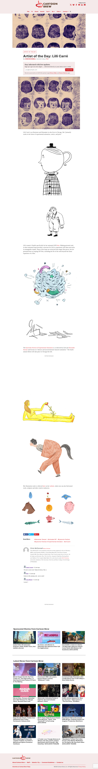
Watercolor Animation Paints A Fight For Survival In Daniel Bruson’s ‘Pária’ (48, 699)
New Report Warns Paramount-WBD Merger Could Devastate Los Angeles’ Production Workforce (73, 719)
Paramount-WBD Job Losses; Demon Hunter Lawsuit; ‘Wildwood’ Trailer (47, 678)
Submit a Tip (36, 762)
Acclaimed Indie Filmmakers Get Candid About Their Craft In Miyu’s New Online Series (73, 678)
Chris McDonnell (30, 59)
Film (28, 11)
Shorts (36, 11)
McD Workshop (65, 558)
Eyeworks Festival (64, 539)
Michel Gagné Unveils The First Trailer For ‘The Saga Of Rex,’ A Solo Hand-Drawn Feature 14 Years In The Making (24, 679)
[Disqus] (49, 583)
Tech (47, 11)
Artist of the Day (30, 52)
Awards (42, 11)
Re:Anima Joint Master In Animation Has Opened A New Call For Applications (49, 646)
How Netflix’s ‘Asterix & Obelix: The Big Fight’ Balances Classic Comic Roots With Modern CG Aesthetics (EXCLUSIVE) (72, 647)
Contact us (60, 762)
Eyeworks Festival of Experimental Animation (39, 347)
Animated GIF (52, 539)
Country (65, 11)
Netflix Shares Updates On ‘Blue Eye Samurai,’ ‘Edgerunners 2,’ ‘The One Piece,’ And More (72, 699)
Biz (53, 11)
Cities (58, 11)
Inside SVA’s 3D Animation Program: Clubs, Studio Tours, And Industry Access (24, 646)
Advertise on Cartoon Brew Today (21, 766)
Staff (28, 762)
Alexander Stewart (41, 539)
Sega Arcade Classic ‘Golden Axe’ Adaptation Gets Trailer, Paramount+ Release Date (24, 719)
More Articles (46, 548)
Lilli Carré (67, 541)
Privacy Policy (53, 73)
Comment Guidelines (48, 762)
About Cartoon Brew (18, 762)
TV (32, 11)
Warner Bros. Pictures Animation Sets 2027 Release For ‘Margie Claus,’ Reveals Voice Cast (23, 699)
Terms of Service (63, 73)
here (58, 245)
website (52, 486)
